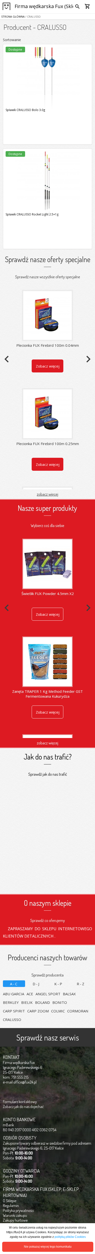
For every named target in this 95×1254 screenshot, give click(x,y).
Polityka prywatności (18, 1210)
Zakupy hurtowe (15, 1220)
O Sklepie (9, 1200)
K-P (58, 983)
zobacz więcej (47, 494)
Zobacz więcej (47, 366)
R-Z (81, 983)
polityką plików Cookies (70, 1237)
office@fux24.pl (25, 1082)
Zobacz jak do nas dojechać (23, 1106)
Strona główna (13, 16)
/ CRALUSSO (33, 16)
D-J (36, 983)
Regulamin (11, 1205)
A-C (14, 983)
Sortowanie (12, 39)
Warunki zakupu (15, 1215)
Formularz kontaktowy (20, 1101)
